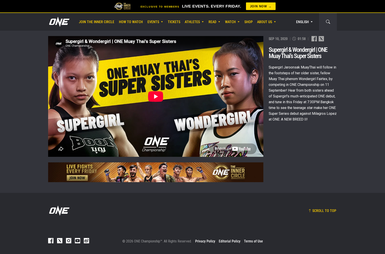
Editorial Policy (229, 241)
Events (153, 22)
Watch (230, 22)
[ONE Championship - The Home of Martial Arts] (59, 21)
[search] (328, 22)
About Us (264, 22)
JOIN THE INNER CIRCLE (96, 22)
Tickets (174, 22)
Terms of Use (253, 241)
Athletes (192, 22)
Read (212, 22)
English (302, 22)
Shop (248, 22)
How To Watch (131, 22)
